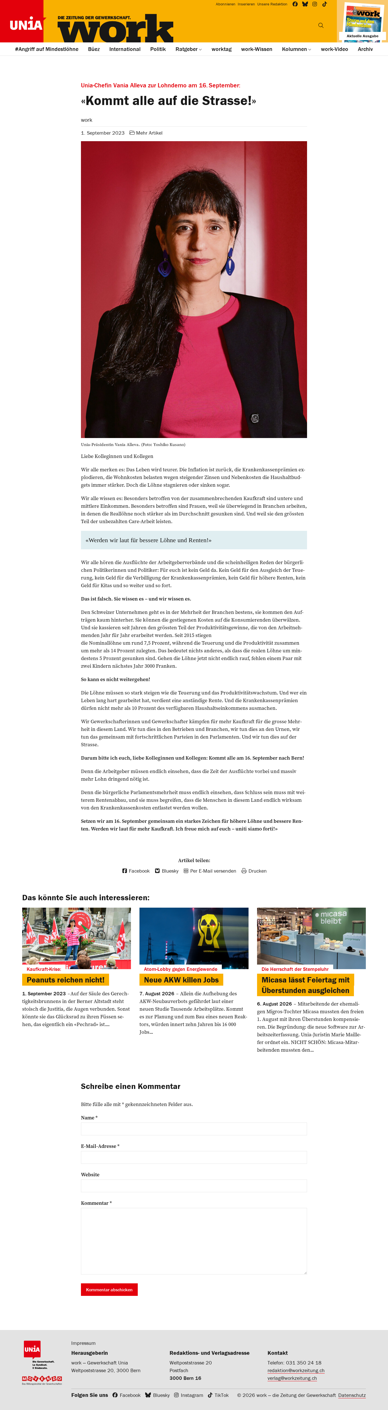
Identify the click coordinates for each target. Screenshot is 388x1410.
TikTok (222, 1395)
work (86, 119)
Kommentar (96, 1203)
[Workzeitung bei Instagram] (315, 4)
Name (89, 1117)
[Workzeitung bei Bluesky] (305, 4)
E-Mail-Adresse (100, 1146)
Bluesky (161, 1395)
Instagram (192, 1395)
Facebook (130, 1395)
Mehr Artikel (149, 133)
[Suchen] (321, 25)
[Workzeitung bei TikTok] (325, 4)
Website (90, 1174)
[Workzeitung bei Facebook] (295, 4)
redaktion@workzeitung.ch (296, 1370)
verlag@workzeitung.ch (292, 1378)
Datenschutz (352, 1395)
